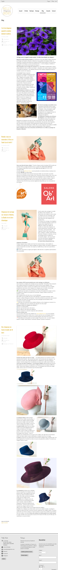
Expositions (6, 39)
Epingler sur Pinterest (8, 44)
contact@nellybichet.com (8, 549)
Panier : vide (54, 1)
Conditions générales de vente (26, 551)
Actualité (5, 225)
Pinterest (5, 551)
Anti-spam (41, 565)
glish (2, 1)
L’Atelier (26, 11)
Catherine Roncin (28, 171)
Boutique (32, 11)
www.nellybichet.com (41, 313)
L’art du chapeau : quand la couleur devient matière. (6, 31)
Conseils (48, 11)
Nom (40, 555)
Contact (54, 11)
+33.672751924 (6, 547)
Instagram (5, 555)
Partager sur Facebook (5, 42)
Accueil (20, 11)
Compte (48, 1)
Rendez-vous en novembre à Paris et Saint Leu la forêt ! (7, 139)
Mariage (37, 11)
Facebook (5, 553)
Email (40, 560)
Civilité (40, 550)
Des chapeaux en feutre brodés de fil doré (7, 330)
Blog (43, 11)
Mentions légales (24, 555)
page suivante (4, 522)
